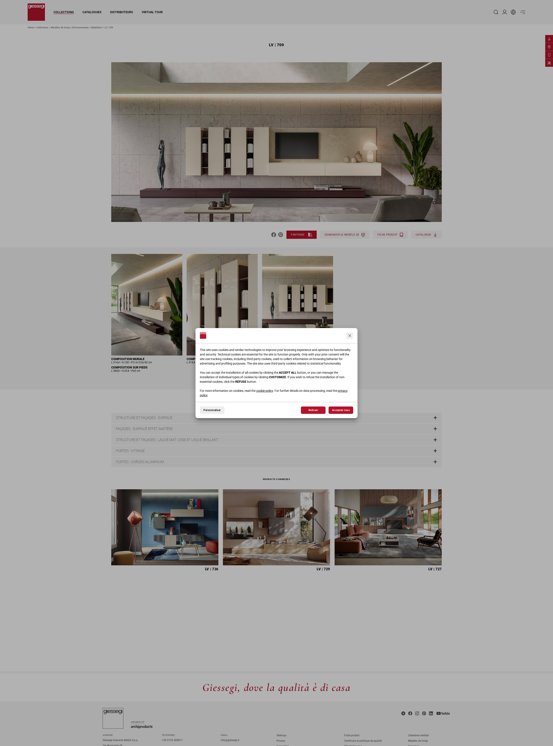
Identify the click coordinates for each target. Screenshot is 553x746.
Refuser (313, 410)
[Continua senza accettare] (349, 335)
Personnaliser (212, 410)
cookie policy (264, 390)
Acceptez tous (341, 410)
